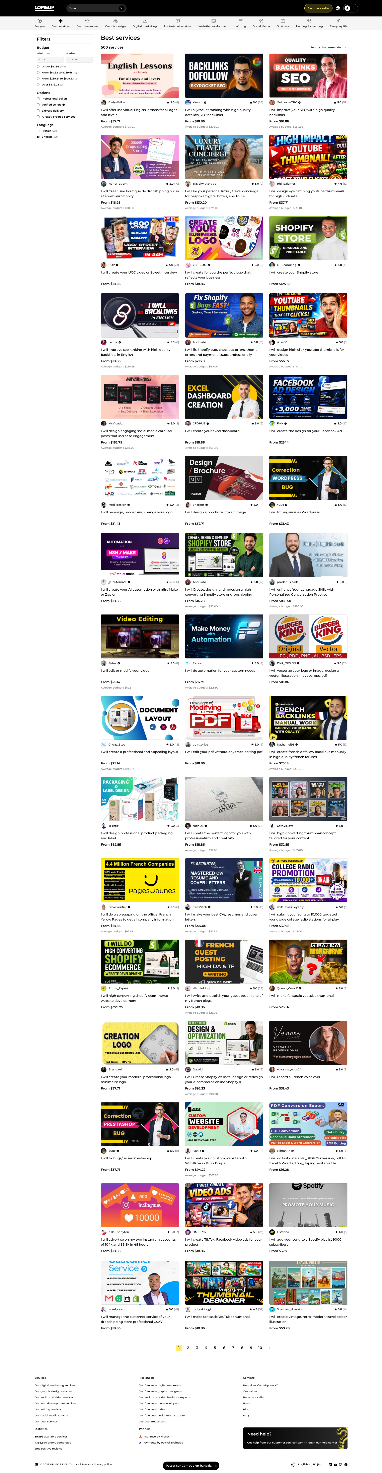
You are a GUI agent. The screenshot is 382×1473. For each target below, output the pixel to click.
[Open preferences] (337, 8)
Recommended (331, 47)
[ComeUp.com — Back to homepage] (44, 8)
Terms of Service (80, 1464)
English (50, 136)
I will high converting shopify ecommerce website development (134, 998)
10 (260, 1348)
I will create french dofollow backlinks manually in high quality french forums (307, 754)
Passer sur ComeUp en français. (189, 1465)
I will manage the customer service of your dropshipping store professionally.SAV (135, 1319)
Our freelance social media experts (162, 1415)
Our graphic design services (53, 1391)
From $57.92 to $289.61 (59, 72)
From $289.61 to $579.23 (59, 78)
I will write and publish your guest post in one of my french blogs (224, 998)
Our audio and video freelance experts (164, 1397)
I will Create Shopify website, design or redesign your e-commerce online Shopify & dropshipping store (224, 1082)
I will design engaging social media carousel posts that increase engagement (136, 433)
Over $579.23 (52, 84)
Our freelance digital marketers (160, 1385)
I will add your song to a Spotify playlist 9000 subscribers (305, 1242)
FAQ (246, 1415)
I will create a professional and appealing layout (139, 752)
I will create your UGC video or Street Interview (139, 272)
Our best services (46, 1421)
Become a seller (318, 8)
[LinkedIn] (330, 1465)
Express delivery (53, 110)
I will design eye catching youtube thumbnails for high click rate (306, 193)
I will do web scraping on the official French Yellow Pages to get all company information (137, 916)
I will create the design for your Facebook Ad (305, 431)
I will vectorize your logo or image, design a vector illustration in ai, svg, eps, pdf (304, 673)
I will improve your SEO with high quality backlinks (302, 112)
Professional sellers (55, 98)
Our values (250, 1391)
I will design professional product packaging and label (137, 835)
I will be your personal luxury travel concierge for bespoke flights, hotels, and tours (221, 193)
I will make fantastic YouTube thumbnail (217, 1317)
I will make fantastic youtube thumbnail (301, 996)
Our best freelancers (152, 1421)
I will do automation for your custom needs (220, 670)
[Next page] (269, 1348)
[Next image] (258, 238)
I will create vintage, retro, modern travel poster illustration (308, 1319)
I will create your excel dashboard (212, 431)
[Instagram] (340, 1465)
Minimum (43, 53)
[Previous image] (189, 238)
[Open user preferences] (354, 8)
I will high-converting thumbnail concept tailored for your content (302, 835)
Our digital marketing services (55, 1385)
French (50, 130)
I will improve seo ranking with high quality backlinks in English (135, 352)
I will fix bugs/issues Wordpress (294, 512)
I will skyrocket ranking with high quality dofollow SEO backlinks (218, 112)
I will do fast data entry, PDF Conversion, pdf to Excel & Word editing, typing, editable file (307, 1160)
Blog (246, 1409)
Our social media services (52, 1415)
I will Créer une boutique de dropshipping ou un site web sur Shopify (140, 193)
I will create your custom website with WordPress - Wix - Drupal (216, 1160)
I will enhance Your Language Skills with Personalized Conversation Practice (301, 592)
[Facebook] (346, 1465)
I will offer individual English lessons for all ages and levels (139, 112)
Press (246, 1403)
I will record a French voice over (294, 1077)
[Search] (122, 8)
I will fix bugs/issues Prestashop (126, 1158)
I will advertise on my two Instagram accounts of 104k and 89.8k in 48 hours (138, 1242)
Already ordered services (58, 116)
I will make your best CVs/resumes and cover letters (221, 916)
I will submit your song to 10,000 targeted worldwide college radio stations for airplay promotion (304, 919)
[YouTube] (335, 1465)
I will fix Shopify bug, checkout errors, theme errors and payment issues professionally (221, 352)
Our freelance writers (153, 1409)
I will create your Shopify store (293, 272)
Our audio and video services (54, 1397)
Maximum (72, 53)
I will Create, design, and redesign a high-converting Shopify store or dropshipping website (218, 594)
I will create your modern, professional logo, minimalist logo (136, 1079)
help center (329, 1442)
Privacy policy (103, 1464)
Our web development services (55, 1403)
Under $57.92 (54, 66)
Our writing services (48, 1409)
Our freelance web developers (159, 1403)
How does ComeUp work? (260, 1385)
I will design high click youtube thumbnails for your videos (306, 352)
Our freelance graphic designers (160, 1391)
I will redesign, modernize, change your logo (136, 512)
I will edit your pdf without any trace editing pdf (223, 752)
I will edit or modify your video (125, 670)
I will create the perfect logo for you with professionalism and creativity (218, 835)
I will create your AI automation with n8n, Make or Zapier (139, 592)
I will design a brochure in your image (215, 512)
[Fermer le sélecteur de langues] (215, 1466)
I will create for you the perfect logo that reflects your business (218, 275)
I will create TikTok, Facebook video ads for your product (223, 1242)
